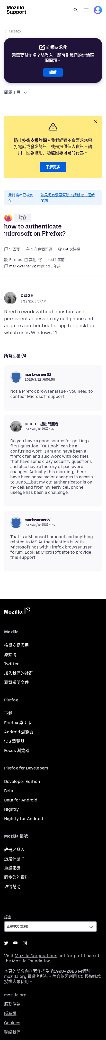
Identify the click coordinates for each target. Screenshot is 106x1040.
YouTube (15, 943)
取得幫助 (12, 886)
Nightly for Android (23, 818)
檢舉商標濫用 (16, 645)
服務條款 (12, 1004)
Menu (86, 10)
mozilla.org (15, 995)
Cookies (12, 1022)
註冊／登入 (14, 849)
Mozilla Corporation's (36, 955)
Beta (8, 790)
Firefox (15, 31)
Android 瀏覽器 (18, 732)
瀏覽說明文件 (16, 682)
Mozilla (17, 612)
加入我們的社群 (18, 673)
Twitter (11, 663)
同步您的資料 (16, 877)
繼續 (53, 72)
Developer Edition (22, 781)
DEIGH (27, 295)
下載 (8, 713)
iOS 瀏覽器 (14, 741)
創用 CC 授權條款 (85, 976)
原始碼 (10, 654)
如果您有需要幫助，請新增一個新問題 (68, 198)
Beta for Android (20, 800)
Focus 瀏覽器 (16, 750)
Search (76, 10)
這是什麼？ (14, 858)
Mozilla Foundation (31, 961)
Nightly (11, 809)
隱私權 (10, 1013)
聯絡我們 (12, 1032)
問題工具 (12, 92)
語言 (7, 917)
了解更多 (53, 167)
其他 (32, 260)
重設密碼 (12, 868)
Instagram (25, 943)
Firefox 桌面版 (18, 722)
